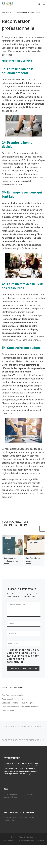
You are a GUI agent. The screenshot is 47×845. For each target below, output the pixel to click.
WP (14, 841)
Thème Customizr (37, 841)
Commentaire (17, 605)
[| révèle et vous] (8, 3)
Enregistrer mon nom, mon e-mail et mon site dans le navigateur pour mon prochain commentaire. (23, 656)
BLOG (12, 13)
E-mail (12, 634)
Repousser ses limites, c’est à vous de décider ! (21, 707)
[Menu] (43, 4)
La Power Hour (8, 711)
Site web (13, 643)
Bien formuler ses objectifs (13, 695)
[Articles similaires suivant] (42, 529)
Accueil (5, 13)
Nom (11, 624)
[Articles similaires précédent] (36, 529)
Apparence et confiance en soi (14, 699)
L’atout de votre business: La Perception (18, 703)
